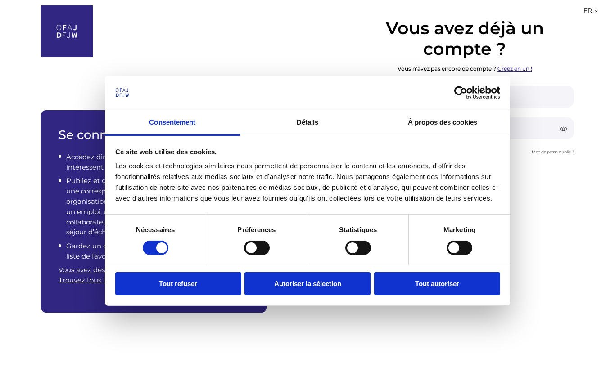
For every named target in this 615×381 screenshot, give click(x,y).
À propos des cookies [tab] (442, 122)
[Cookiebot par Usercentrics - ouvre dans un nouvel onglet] (460, 92)
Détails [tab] (308, 122)
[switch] (257, 248)
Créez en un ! (514, 68)
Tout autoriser (437, 283)
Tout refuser (178, 283)
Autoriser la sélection (307, 283)
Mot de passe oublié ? (553, 151)
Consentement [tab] (172, 122)
